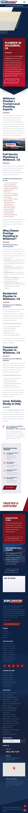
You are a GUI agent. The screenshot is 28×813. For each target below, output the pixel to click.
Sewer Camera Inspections (10, 184)
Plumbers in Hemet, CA (8, 657)
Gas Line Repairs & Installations (10, 721)
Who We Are (5, 631)
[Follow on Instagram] (9, 665)
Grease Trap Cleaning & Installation (11, 729)
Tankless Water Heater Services (10, 701)
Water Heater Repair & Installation (11, 699)
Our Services (11, 81)
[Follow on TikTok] (17, 665)
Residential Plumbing (8, 675)
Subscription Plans (7, 686)
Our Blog (5, 637)
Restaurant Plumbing (9, 213)
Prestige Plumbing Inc (16, 807)
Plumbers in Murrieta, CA (8, 643)
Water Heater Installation (9, 207)
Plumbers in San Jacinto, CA (9, 659)
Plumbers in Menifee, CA (8, 650)
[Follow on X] (22, 665)
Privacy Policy (6, 809)
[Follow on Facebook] (4, 665)
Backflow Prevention (8, 190)
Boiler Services (7, 191)
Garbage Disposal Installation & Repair (12, 703)
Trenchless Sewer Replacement (11, 188)
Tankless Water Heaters (9, 202)
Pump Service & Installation (9, 714)
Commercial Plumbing (9, 211)
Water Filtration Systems (9, 206)
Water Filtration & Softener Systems (11, 718)
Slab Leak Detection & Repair (10, 186)
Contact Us (5, 635)
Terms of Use (13, 809)
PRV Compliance (6, 732)
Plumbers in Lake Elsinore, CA (10, 654)
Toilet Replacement (8, 204)
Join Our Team (6, 633)
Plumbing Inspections (9, 209)
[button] (14, 768)
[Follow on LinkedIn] (13, 665)
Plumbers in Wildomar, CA (9, 652)
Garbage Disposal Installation (11, 195)
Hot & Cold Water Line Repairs (11, 199)
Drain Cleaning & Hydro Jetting (10, 183)
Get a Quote (10, 487)
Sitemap (18, 809)
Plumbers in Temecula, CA (9, 646)
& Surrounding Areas (8, 661)
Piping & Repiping (8, 200)
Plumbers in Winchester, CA (9, 648)
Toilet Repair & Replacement (9, 734)
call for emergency (11, 624)
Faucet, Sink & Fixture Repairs (11, 193)
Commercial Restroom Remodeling (11, 723)
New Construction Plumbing (10, 214)
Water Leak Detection (7, 695)
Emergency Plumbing (9, 216)
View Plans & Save (13, 538)
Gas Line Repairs (7, 197)
